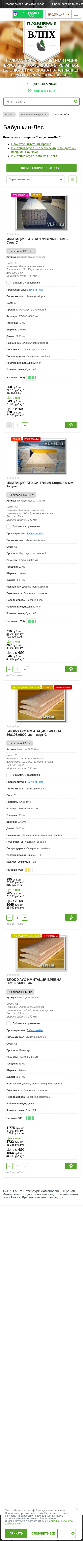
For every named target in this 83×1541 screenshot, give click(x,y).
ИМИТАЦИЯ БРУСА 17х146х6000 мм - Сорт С (37, 240)
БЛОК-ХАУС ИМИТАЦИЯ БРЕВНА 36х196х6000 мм (33, 981)
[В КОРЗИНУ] (71, 425)
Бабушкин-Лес (35, 289)
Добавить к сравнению (26, 282)
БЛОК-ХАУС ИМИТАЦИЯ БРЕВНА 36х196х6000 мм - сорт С (33, 733)
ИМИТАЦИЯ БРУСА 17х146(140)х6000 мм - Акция (41, 484)
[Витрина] (72, 179)
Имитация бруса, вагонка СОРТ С (34, 156)
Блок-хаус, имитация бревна (31, 144)
